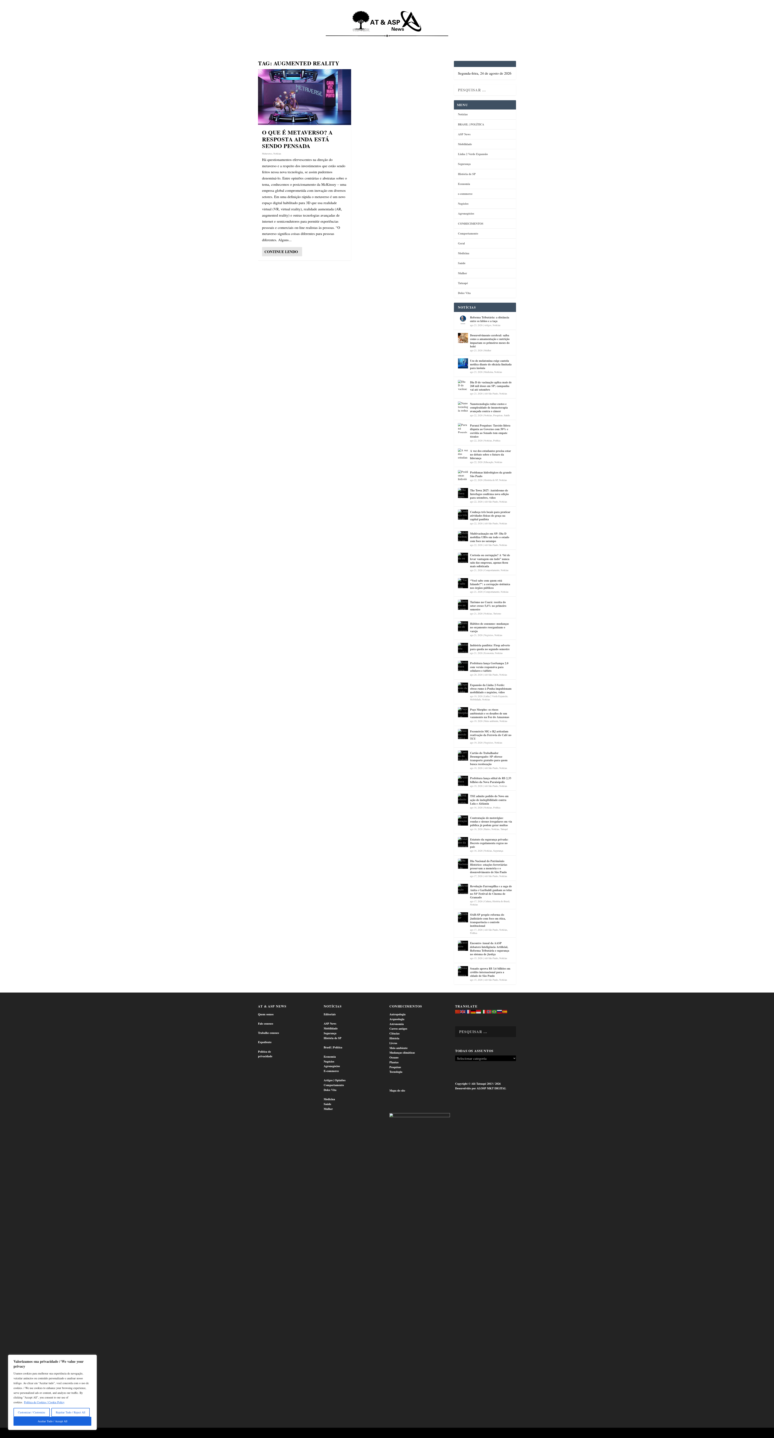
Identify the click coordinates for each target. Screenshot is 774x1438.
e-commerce (465, 194)
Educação (488, 462)
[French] (468, 1011)
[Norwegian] (489, 1011)
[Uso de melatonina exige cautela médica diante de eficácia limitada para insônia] (463, 363)
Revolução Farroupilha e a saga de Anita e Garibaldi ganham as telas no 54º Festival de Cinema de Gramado (491, 891)
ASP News (296, 40)
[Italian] (484, 1011)
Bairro (487, 829)
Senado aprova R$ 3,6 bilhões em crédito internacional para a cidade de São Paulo (490, 972)
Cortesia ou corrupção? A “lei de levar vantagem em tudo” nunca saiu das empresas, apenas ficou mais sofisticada (490, 560)
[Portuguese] (494, 1011)
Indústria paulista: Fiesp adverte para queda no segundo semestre (490, 647)
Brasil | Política (325, 40)
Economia (351, 40)
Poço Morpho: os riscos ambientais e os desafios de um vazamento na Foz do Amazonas (489, 713)
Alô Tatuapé (284, 1433)
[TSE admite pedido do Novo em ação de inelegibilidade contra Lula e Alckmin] (463, 799)
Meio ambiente (491, 721)
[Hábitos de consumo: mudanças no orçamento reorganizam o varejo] (463, 626)
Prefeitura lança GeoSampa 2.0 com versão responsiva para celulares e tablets (489, 667)
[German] (473, 1011)
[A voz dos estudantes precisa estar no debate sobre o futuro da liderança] (463, 453)
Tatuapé (495, 40)
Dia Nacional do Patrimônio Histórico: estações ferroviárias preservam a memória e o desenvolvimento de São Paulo (488, 866)
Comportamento (381, 40)
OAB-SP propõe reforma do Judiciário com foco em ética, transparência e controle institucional (488, 920)
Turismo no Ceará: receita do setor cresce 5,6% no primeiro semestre (488, 605)
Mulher (462, 273)
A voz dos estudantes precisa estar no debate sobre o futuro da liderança (490, 454)
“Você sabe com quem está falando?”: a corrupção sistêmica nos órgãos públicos (490, 584)
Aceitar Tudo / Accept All (52, 1421)
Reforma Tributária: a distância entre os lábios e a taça (489, 319)
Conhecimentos (412, 40)
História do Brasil (500, 901)
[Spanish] (505, 1011)
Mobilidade (465, 144)
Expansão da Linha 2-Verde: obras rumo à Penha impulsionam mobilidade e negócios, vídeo (491, 688)
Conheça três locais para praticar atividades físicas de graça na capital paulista (490, 515)
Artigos (487, 325)
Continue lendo (281, 251)
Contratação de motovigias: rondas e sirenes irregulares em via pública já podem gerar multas (491, 821)
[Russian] (499, 1011)
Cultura (487, 901)
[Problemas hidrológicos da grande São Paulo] (463, 475)
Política (496, 440)
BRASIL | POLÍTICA (471, 124)
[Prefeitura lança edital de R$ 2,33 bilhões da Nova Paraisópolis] (463, 781)
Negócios (463, 203)
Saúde (455, 40)
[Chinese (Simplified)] (457, 1011)
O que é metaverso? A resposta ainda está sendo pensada (297, 139)
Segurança (464, 164)
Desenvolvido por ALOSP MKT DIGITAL (480, 1088)
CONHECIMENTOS (470, 223)
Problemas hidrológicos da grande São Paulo (491, 474)
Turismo (497, 613)
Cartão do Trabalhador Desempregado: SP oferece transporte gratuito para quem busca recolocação (489, 758)
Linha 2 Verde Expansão (473, 154)
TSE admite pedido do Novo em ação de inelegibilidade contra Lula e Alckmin (489, 799)
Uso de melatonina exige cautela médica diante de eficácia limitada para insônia (491, 364)
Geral (461, 243)
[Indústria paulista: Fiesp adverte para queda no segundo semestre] (463, 648)
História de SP (467, 174)
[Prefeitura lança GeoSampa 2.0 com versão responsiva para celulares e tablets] (463, 666)
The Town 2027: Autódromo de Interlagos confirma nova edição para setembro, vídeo (489, 494)
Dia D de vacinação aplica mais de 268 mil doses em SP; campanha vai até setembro (491, 386)
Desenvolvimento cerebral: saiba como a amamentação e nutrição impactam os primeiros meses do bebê (490, 340)
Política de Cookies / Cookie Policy (44, 1402)
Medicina (437, 40)
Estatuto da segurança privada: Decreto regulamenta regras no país (489, 843)
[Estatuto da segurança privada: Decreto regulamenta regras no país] (463, 842)
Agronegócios (466, 213)
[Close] (92, 1358)
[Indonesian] (478, 1011)
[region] (52, 1392)
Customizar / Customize (31, 1412)
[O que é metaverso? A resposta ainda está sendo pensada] (304, 97)
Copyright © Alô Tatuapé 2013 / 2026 (478, 1083)
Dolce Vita (474, 40)
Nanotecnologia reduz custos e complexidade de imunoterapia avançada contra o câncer (489, 407)
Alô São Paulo (491, 393)
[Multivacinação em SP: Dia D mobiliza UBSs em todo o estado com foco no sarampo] (463, 536)
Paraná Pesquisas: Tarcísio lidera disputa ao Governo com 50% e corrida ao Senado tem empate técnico (490, 431)
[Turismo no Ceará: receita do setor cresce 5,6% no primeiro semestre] (463, 605)
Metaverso (267, 153)
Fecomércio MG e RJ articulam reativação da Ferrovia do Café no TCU (490, 735)
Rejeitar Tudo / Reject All (70, 1412)
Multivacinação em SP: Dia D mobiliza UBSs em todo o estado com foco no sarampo (489, 537)
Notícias (276, 40)
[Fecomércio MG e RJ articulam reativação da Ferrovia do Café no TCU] (463, 734)
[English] (463, 1011)
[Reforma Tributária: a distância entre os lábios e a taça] (463, 320)
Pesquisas (498, 415)
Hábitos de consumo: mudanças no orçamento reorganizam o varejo (489, 627)
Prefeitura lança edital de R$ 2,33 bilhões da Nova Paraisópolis (490, 780)
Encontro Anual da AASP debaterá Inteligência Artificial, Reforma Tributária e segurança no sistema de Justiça (489, 948)
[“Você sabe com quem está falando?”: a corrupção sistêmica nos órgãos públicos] (463, 583)
